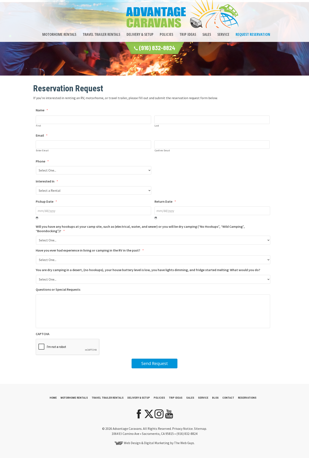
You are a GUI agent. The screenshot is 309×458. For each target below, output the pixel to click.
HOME (53, 397)
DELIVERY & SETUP (140, 34)
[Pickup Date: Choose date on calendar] (37, 218)
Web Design (132, 443)
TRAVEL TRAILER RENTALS (101, 34)
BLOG (215, 397)
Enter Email (42, 150)
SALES (206, 34)
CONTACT (228, 397)
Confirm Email (162, 150)
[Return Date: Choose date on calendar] (155, 218)
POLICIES (166, 34)
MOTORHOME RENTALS (59, 34)
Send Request (154, 363)
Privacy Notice (182, 428)
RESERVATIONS (247, 397)
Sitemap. (200, 428)
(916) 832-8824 (156, 47)
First (38, 125)
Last (156, 125)
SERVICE (223, 34)
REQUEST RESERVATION (253, 34)
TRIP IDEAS (188, 34)
